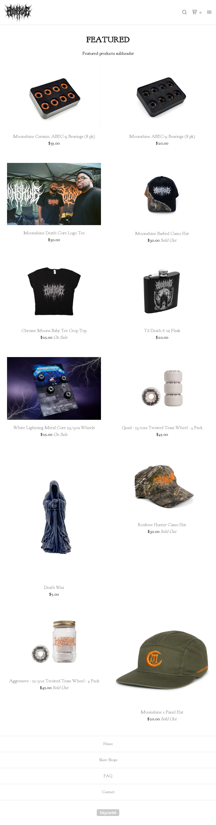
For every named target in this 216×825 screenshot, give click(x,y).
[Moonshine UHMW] (33, 12)
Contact (108, 792)
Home (108, 743)
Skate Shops (108, 759)
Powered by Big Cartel (108, 812)
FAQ (108, 776)
